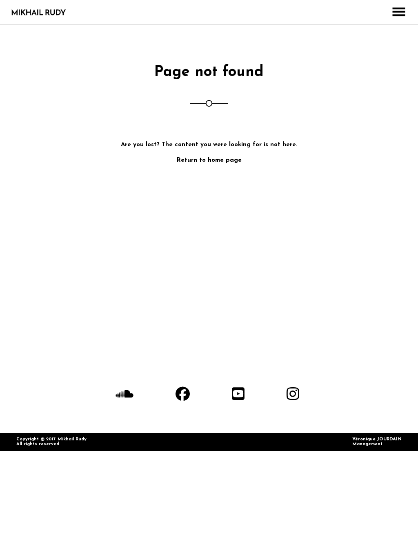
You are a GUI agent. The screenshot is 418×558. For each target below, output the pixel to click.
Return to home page (209, 160)
